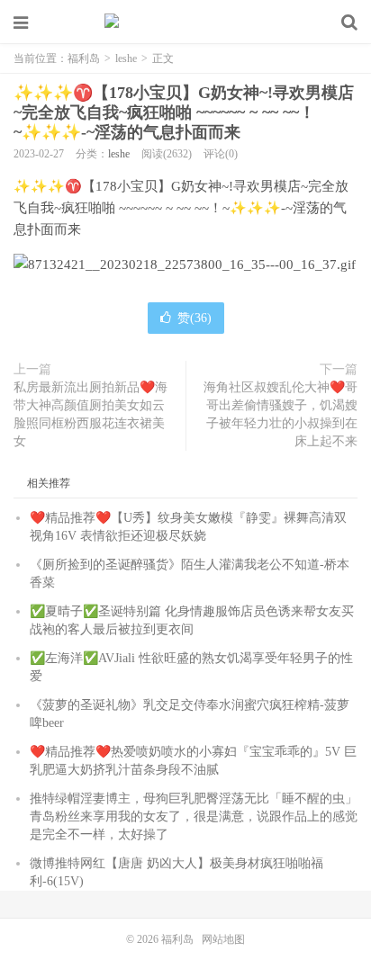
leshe (126, 58)
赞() (194, 318)
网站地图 (223, 939)
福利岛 (185, 22)
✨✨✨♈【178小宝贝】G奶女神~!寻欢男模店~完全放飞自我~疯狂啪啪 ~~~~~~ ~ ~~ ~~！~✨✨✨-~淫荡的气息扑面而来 (184, 112)
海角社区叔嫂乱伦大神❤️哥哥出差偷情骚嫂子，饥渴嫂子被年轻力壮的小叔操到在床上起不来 (280, 414)
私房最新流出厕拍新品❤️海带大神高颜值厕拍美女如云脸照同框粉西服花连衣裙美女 (90, 414)
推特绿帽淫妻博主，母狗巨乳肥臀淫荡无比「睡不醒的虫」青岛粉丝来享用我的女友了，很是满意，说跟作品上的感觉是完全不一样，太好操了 (193, 816)
